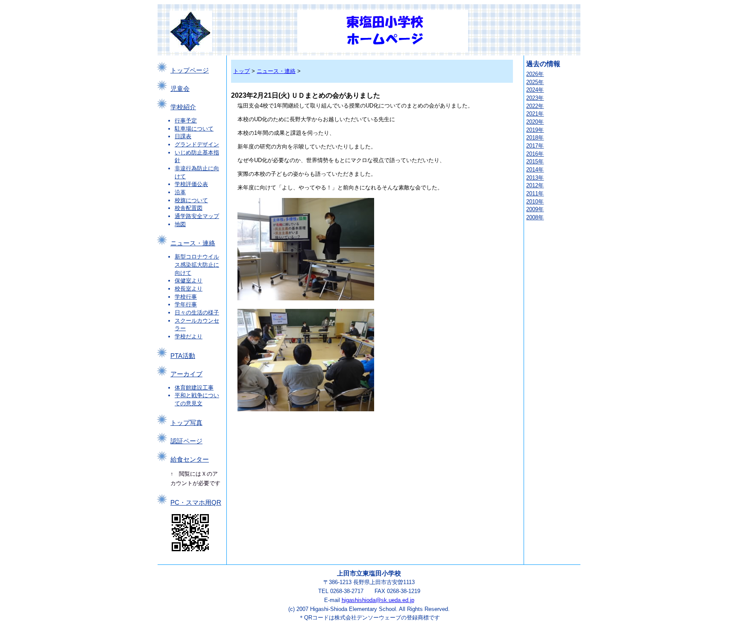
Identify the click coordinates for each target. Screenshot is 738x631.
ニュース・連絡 (192, 243)
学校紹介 (183, 107)
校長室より (188, 288)
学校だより (188, 336)
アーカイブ (186, 374)
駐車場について (194, 128)
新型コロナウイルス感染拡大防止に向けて (197, 264)
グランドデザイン (197, 144)
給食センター (189, 459)
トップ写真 (186, 422)
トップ (241, 71)
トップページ (189, 70)
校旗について (191, 200)
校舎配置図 (188, 208)
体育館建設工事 (194, 387)
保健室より (188, 280)
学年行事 (186, 304)
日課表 (183, 136)
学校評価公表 (191, 184)
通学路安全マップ (197, 216)
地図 (180, 224)
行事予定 (186, 120)
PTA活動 (182, 355)
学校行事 (186, 297)
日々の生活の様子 (197, 312)
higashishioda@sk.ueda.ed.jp (378, 600)
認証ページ (186, 441)
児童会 (180, 88)
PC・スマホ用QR (195, 502)
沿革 (180, 192)
